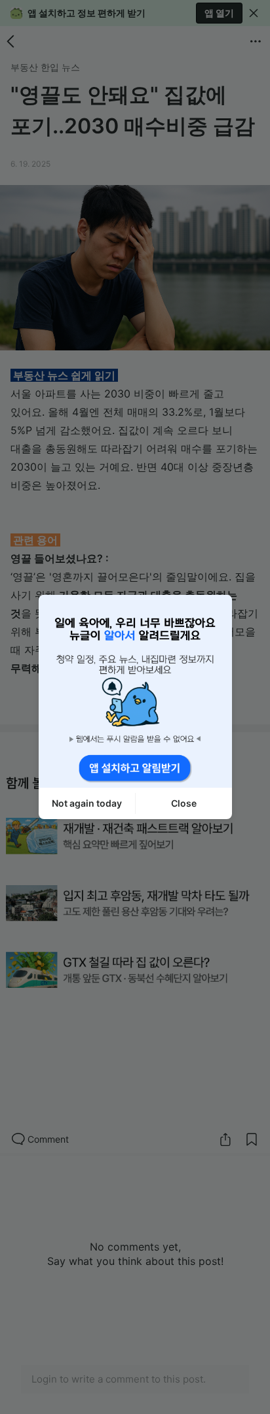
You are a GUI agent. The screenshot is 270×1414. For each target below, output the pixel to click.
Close (184, 803)
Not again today (87, 803)
